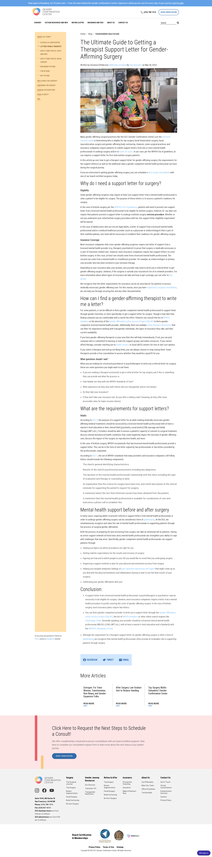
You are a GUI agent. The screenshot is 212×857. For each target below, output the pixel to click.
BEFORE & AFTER (78, 23)
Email (126, 659)
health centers (122, 344)
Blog (90, 34)
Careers (163, 797)
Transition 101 (90, 788)
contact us (51, 639)
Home (83, 34)
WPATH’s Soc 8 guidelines (125, 207)
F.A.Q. (37, 639)
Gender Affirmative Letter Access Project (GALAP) (131, 321)
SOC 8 (95, 420)
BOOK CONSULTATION (169, 12)
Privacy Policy (165, 800)
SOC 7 (95, 455)
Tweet (110, 659)
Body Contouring (72, 800)
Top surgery (108, 782)
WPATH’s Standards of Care (101, 628)
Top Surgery (71, 788)
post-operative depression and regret (138, 568)
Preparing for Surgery (46, 85)
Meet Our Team (148, 785)
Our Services (90, 785)
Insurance (127, 788)
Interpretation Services (166, 792)
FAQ (38, 99)
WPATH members (130, 616)
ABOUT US (111, 23)
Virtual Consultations (166, 787)
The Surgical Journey (71, 783)
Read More (88, 703)
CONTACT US (123, 23)
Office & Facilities (148, 789)
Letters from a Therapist (51, 46)
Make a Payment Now (129, 792)
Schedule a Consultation (50, 42)
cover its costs (126, 151)
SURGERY (37, 23)
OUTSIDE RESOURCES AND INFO (56, 23)
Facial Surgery (71, 797)
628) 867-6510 (45, 808)
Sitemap (120, 847)
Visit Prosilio (178, 3)
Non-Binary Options (47, 67)
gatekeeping (149, 519)
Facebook (92, 659)
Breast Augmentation (72, 792)
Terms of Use (108, 847)
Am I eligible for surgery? (47, 81)
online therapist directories (159, 325)
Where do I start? (44, 37)
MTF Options (45, 76)
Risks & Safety (43, 94)
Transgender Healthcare (90, 793)
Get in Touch (165, 782)
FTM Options (45, 71)
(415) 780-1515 (150, 12)
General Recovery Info (46, 90)
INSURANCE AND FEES (95, 23)
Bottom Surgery (72, 804)
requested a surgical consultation (161, 287)
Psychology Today (93, 620)
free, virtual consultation (159, 172)
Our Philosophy (147, 782)
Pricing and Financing (127, 783)
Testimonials (147, 793)
